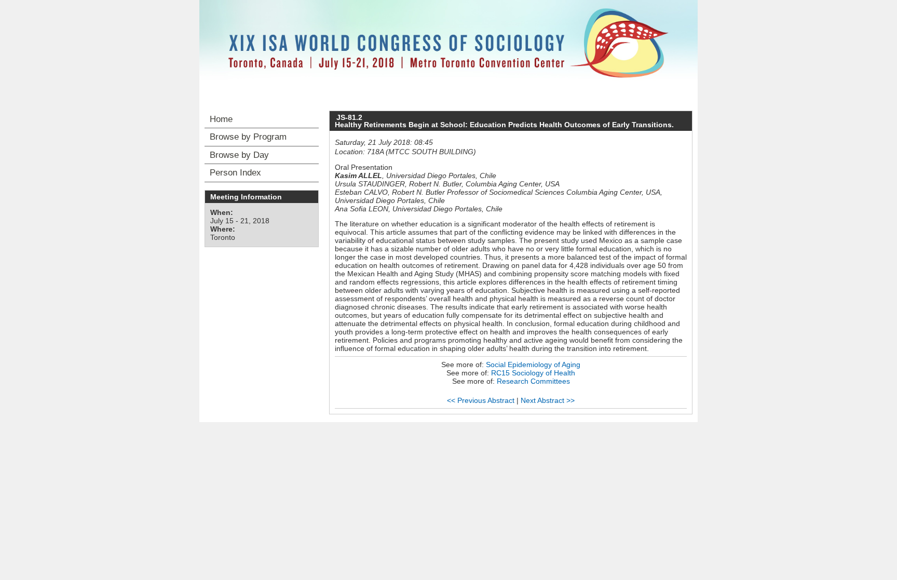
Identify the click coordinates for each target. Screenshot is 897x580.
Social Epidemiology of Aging (533, 364)
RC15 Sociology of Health (533, 373)
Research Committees (533, 381)
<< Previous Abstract (480, 400)
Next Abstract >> (548, 400)
